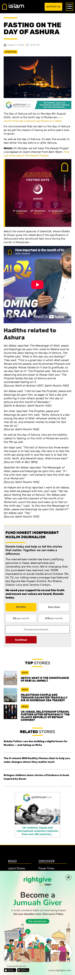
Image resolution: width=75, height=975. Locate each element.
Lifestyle (10, 51)
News (25, 689)
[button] (68, 877)
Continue (21, 639)
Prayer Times (46, 868)
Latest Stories (16, 868)
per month (21, 618)
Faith (25, 672)
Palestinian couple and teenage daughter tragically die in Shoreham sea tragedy (44, 697)
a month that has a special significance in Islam (33, 119)
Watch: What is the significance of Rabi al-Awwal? (45, 679)
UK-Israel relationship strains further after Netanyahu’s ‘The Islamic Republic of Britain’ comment (45, 716)
